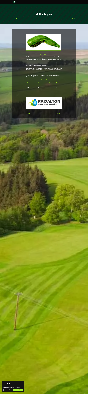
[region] (13, 386)
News (65, 1)
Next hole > (73, 18)
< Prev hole (14, 18)
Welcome (46, 1)
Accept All (18, 389)
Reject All (8, 389)
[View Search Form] (75, 2)
